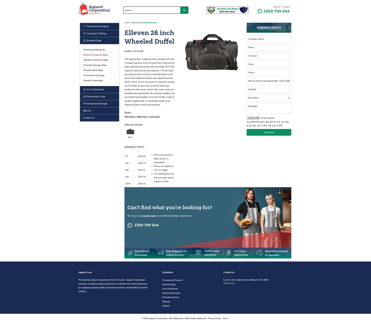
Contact (286, 7)
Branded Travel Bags (93, 80)
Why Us (277, 7)
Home (126, 23)
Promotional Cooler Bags (95, 65)
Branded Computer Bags (96, 55)
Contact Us (88, 118)
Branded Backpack (171, 293)
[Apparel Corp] (94, 9)
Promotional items (170, 297)
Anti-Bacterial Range (96, 103)
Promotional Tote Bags (94, 75)
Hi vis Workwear (170, 288)
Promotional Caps (95, 96)
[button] (184, 10)
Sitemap (166, 301)
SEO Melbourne (176, 318)
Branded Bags (93, 40)
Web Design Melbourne (196, 318)
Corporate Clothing (96, 33)
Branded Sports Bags (93, 70)
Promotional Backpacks (94, 49)
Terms (225, 318)
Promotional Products (97, 26)
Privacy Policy (214, 318)
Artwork (166, 305)
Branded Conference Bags (96, 60)
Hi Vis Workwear (95, 89)
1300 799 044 (146, 225)
